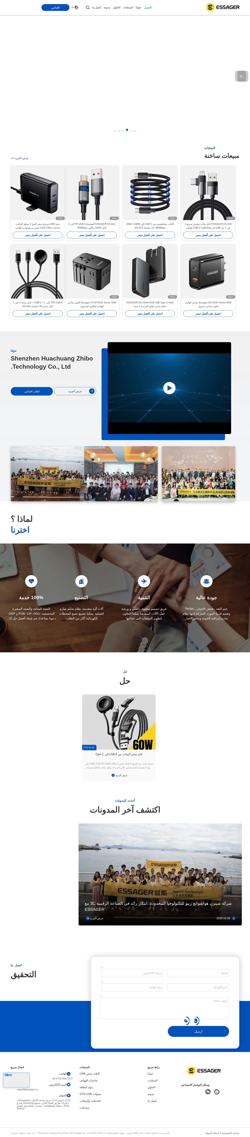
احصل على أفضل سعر (208, 235)
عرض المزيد (20, 158)
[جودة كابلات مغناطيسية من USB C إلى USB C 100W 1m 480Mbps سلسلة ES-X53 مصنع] (150, 193)
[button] (135, 130)
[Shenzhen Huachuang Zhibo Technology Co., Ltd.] (222, 7)
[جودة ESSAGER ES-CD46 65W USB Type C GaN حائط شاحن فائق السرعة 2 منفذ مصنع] (150, 272)
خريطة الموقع (213, 1133)
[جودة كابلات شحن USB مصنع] (125, 136)
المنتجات (128, 7)
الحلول (116, 7)
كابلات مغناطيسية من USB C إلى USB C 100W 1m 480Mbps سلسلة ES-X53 (150, 226)
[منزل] (204, 1074)
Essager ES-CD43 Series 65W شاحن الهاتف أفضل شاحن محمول (208, 304)
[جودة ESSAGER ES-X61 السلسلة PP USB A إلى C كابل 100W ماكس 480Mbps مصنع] (92, 193)
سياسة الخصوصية (230, 1133)
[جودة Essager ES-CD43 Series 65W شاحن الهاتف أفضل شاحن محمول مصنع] (208, 272)
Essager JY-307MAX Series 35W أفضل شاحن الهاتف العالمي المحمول (92, 304)
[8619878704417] (196, 1020)
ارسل (198, 1031)
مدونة (107, 7)
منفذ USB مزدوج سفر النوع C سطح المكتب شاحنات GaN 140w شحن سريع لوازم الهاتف (37, 226)
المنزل (148, 7)
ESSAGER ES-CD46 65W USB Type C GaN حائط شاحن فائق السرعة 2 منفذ (150, 304)
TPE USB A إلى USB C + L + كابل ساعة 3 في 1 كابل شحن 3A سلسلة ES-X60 (37, 304)
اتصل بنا (96, 7)
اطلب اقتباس (31, 391)
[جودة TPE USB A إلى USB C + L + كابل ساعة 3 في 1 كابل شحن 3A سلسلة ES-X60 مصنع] (38, 272)
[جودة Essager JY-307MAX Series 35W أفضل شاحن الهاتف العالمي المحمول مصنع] (92, 272)
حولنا (138, 7)
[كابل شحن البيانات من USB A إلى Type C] (119, 722)
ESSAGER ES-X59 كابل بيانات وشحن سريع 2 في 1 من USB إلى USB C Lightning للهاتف (208, 226)
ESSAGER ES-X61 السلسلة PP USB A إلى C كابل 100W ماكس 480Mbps (91, 226)
